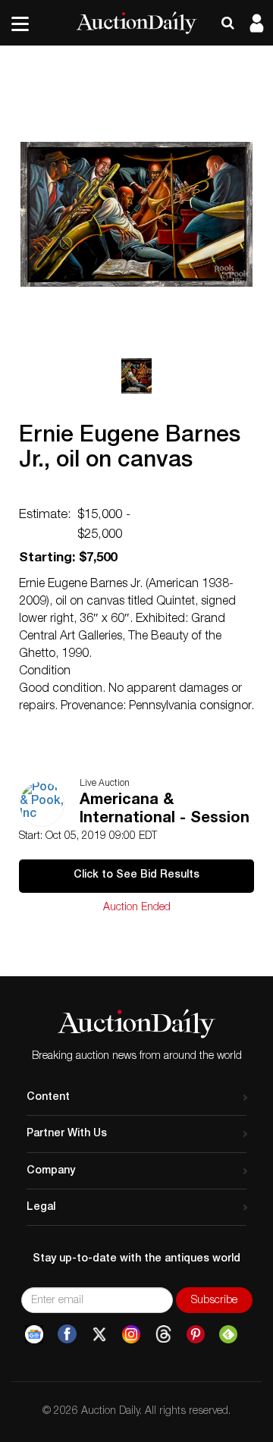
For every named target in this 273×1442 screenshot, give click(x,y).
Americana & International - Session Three (164, 811)
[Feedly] (228, 1334)
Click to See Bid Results (136, 875)
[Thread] (163, 1334)
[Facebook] (67, 1334)
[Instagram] (131, 1334)
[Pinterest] (196, 1334)
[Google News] (34, 1334)
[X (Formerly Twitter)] (99, 1334)
